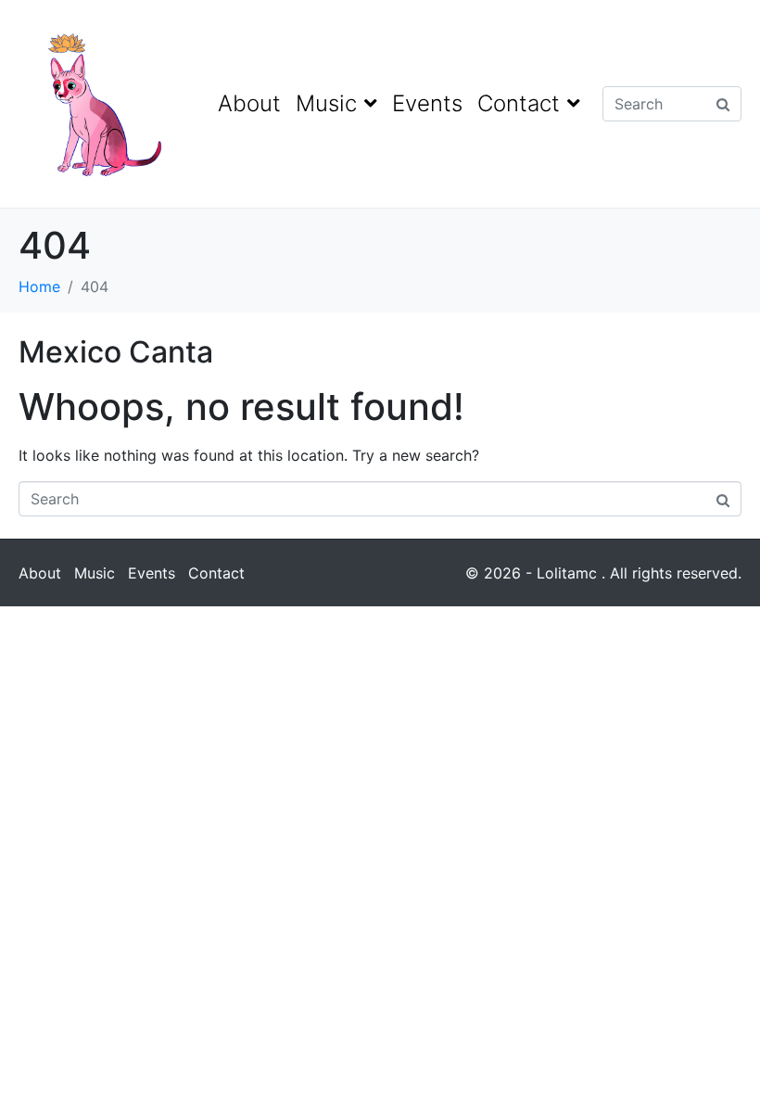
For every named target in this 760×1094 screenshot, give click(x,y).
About (249, 103)
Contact (518, 103)
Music (326, 103)
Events (427, 103)
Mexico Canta (116, 352)
